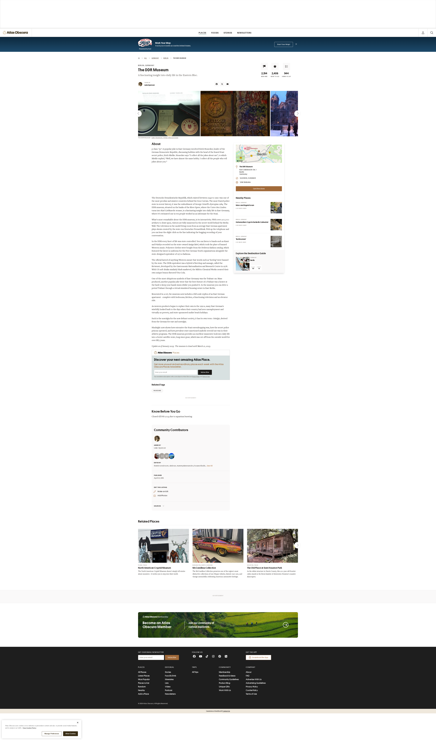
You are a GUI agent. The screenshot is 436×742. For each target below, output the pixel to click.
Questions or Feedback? (218, 711)
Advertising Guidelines (256, 683)
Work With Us (225, 690)
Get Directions (259, 189)
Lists (166, 683)
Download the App (260, 657)
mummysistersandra (185, 466)
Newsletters (170, 694)
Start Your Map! (283, 44)
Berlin (252, 260)
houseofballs (199, 466)
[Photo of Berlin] (242, 264)
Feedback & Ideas (227, 676)
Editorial (169, 667)
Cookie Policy (252, 690)
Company (250, 667)
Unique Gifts (224, 687)
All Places (142, 672)
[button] (264, 66)
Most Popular (144, 679)
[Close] (77, 722)
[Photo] (276, 207)
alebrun (172, 466)
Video (168, 687)
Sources (157, 506)
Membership (224, 672)
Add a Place (143, 694)
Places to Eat (143, 683)
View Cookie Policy (29, 728)
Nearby (141, 690)
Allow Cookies (70, 734)
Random (142, 687)
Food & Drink (170, 676)
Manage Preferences (52, 734)
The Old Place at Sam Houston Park (264, 568)
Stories (168, 672)
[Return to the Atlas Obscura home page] (16, 32)
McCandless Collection (204, 568)
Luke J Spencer (160, 448)
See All (210, 466)
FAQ (247, 676)
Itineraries (169, 679)
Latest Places (144, 676)
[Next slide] (297, 113)
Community (225, 667)
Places (141, 667)
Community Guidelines (229, 679)
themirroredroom (161, 466)
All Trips (195, 672)
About (248, 672)
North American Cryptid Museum (154, 568)
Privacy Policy (196, 376)
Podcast (168, 690)
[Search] (431, 32)
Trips (194, 667)
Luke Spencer (149, 85)
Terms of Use (206, 376)
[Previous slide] (138, 113)
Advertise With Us (253, 679)
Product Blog (224, 683)
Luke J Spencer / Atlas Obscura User (165, 137)
